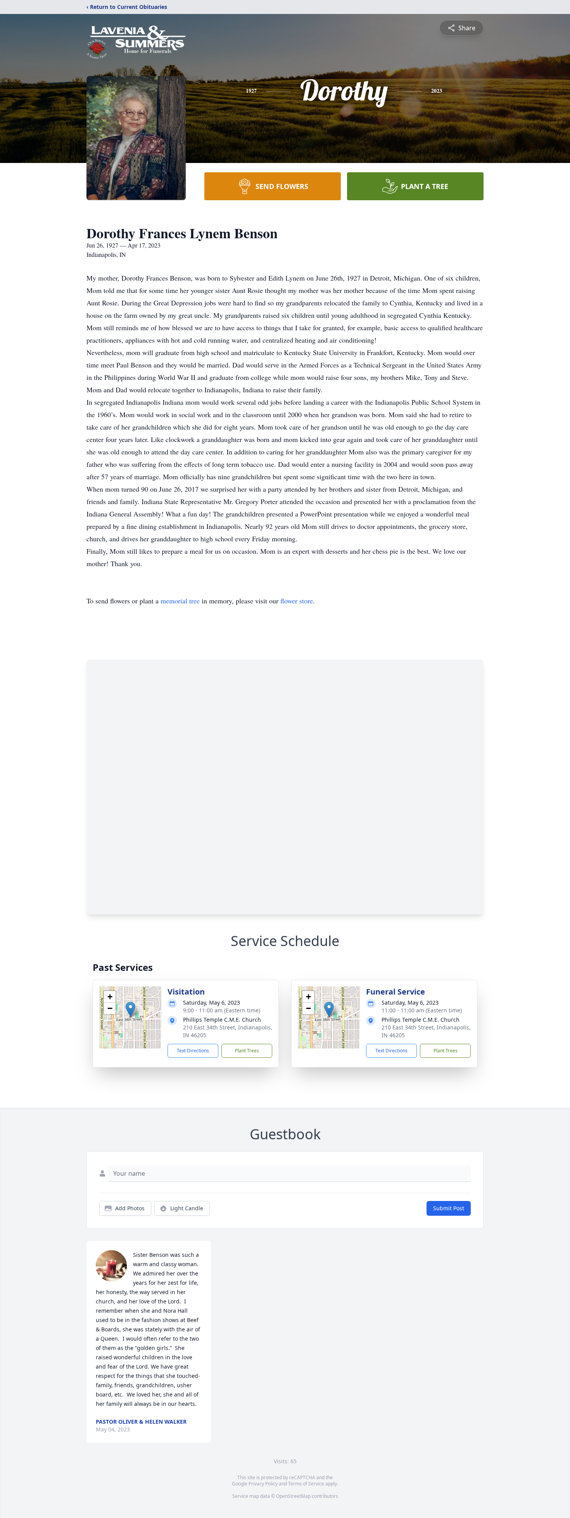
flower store (296, 600)
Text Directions (193, 1050)
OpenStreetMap (293, 1496)
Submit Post (448, 1208)
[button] (130, 1009)
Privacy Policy (263, 1483)
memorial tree (180, 600)
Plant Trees (247, 1050)
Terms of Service (306, 1483)
